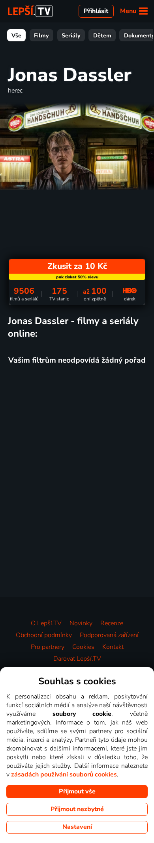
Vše (16, 35)
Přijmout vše (77, 791)
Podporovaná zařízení (109, 635)
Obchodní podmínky (44, 635)
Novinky (80, 623)
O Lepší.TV (46, 623)
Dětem (102, 35)
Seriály (71, 35)
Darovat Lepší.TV (77, 658)
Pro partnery (47, 647)
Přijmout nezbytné (77, 809)
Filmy (41, 35)
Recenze (111, 623)
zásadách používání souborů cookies (64, 774)
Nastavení (77, 827)
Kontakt (113, 647)
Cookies (83, 647)
